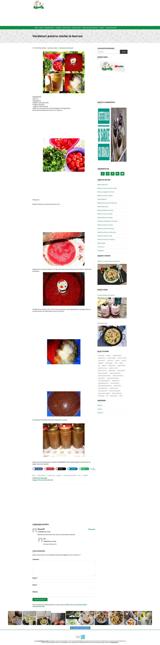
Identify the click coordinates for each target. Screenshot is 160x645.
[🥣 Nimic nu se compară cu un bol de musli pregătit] (131, 618)
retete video (101, 395)
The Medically (114, 642)
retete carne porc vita (115, 373)
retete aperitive (121, 370)
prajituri (104, 365)
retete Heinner (115, 380)
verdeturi (85, 475)
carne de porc (101, 360)
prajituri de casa (102, 370)
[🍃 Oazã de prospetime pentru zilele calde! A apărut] (29, 618)
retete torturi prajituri (114, 390)
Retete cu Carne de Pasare (106, 228)
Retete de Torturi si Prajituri (106, 239)
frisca (116, 363)
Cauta (124, 52)
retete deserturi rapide (112, 378)
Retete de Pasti (76, 27)
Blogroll (100, 405)
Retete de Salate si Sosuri (105, 210)
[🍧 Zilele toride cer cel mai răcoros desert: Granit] (145, 618)
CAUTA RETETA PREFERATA (106, 48)
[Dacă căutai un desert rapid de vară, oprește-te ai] (102, 618)
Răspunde (91, 529)
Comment (35, 559)
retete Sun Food (114, 388)
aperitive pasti (101, 358)
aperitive (108, 355)
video (120, 395)
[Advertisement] (88, 12)
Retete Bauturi (102, 199)
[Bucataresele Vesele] (38, 5)
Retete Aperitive (103, 185)
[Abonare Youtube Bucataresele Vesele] (112, 66)
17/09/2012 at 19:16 (49, 541)
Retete (41, 27)
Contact (101, 27)
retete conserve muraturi (70, 475)
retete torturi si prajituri (104, 393)
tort (107, 395)
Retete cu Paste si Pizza (105, 236)
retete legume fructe (103, 383)
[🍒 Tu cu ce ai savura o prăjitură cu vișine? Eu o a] (87, 618)
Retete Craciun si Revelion (90, 27)
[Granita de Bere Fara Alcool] (112, 308)
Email (34, 585)
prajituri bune (111, 365)
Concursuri (101, 247)
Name (35, 578)
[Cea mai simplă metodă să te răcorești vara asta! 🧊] (58, 618)
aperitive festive (117, 355)
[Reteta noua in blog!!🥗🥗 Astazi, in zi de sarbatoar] (44, 618)
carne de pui (110, 360)
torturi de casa (113, 395)
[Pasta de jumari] (112, 336)
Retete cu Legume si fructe (106, 192)
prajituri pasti (111, 370)
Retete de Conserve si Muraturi (107, 203)
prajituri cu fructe (113, 368)
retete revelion (117, 385)
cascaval (117, 360)
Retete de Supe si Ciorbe (105, 225)
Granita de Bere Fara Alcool (106, 295)
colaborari (100, 363)
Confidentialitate (111, 27)
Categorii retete (49, 27)
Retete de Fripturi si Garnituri (107, 232)
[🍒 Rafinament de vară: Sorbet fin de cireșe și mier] (15, 618)
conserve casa (51, 475)
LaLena (100, 409)
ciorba (33, 475)
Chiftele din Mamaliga (39, 478)
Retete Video (102, 243)
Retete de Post (66, 27)
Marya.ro (100, 413)
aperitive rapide (112, 358)
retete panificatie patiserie (104, 385)
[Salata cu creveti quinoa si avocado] (112, 274)
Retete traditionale (117, 393)
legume (121, 363)
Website (35, 592)
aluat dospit (101, 355)
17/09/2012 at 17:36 (44, 532)
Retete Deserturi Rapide (105, 217)
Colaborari (101, 250)
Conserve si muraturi (66, 48)
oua (99, 365)
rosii (79, 475)
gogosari (59, 475)
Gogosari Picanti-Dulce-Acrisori (42, 480)
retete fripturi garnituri (104, 380)
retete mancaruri (114, 383)
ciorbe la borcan (41, 475)
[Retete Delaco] (113, 135)
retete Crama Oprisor (118, 375)
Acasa (36, 27)
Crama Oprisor (108, 363)
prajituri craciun (121, 365)
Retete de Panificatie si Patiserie (108, 221)
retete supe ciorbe (102, 390)
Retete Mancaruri (103, 207)
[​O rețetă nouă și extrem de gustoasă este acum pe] (116, 618)
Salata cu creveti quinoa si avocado (109, 261)
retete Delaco (101, 378)
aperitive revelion (122, 358)
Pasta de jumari (102, 323)
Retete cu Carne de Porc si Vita (107, 188)
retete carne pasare (103, 373)
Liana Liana (53, 48)
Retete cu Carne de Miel (105, 214)
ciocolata (123, 360)
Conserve (58, 27)
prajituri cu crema (102, 368)
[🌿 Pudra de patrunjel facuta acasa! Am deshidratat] (73, 618)
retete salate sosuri (103, 388)
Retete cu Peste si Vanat (105, 195)
